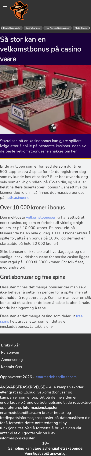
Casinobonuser (33, 28)
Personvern (10, 352)
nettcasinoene (17, 197)
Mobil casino (81, 28)
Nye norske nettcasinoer (58, 28)
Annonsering (12, 359)
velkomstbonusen (41, 217)
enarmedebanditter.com (56, 376)
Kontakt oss (11, 366)
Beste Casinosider (12, 28)
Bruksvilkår (10, 345)
